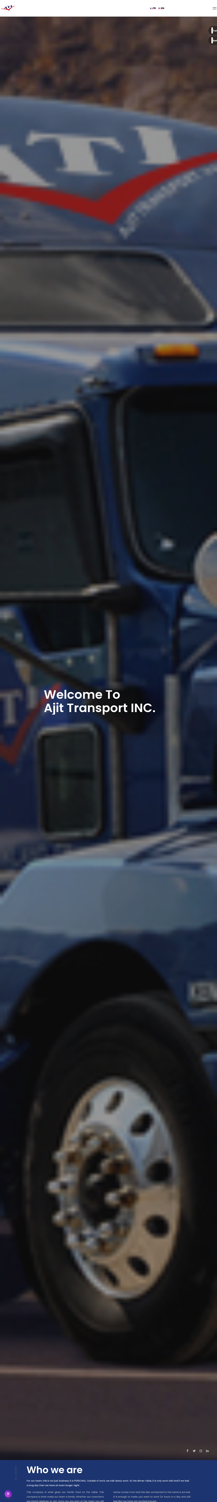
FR (154, 8)
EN (162, 8)
